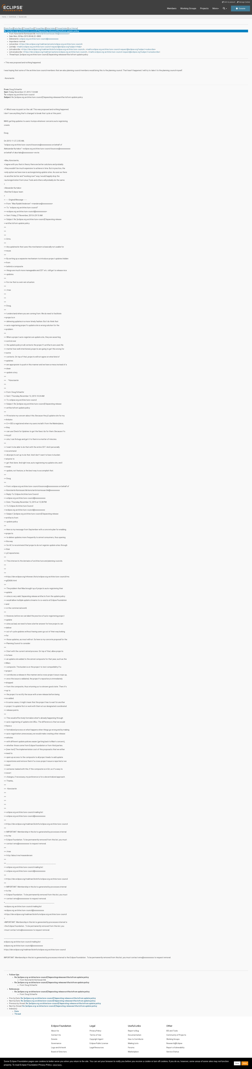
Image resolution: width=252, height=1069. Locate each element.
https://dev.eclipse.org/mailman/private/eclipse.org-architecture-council (51, 44)
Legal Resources (97, 1047)
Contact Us (56, 1035)
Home (4, 17)
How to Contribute (135, 1039)
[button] (225, 8)
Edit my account (229, 2)
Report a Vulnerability (175, 1047)
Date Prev (8, 28)
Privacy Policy (95, 1031)
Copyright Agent (96, 1039)
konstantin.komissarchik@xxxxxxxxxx (53, 34)
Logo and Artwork (58, 1047)
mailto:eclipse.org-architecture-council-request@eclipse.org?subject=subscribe (121, 49)
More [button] (215, 8)
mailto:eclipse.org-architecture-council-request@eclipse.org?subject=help (49, 47)
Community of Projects (176, 1035)
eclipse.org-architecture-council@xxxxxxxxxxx (38, 39)
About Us (55, 1031)
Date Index (50, 28)
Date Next (18, 28)
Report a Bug (133, 1031)
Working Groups (188, 8)
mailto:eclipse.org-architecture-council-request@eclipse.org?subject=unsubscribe (124, 52)
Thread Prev (28, 28)
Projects (204, 8)
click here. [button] (57, 1065)
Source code (23, 17)
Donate (241, 8)
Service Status (172, 1052)
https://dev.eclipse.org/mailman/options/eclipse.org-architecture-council (55, 52)
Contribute (12, 17)
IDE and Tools (172, 1031)
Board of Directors (59, 1052)
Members (171, 8)
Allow (245, 1063)
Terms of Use (95, 1035)
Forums (131, 1047)
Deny (237, 1063)
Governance (56, 1043)
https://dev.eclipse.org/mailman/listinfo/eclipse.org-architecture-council (53, 49)
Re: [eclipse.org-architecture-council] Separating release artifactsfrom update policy (52, 992)
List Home (73, 28)
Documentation (134, 1035)
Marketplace (133, 1052)
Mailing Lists (133, 1043)
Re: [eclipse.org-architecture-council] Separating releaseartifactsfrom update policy (51, 982)
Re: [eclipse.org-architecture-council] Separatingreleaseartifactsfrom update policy (51, 977)
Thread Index (61, 28)
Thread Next (40, 28)
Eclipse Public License (99, 1043)
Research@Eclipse (174, 1043)
